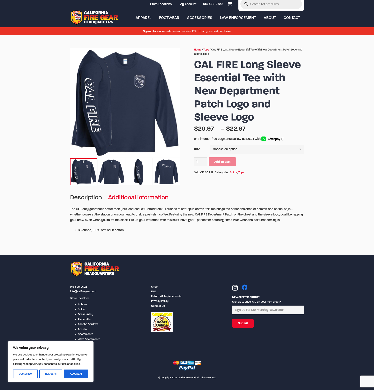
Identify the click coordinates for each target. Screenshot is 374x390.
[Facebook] (245, 287)
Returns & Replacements (166, 296)
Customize (25, 373)
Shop (154, 286)
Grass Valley (85, 314)
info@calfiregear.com (83, 291)
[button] (154, 17)
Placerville (84, 319)
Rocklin (82, 329)
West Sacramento (89, 339)
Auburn (82, 304)
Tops (206, 49)
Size (197, 149)
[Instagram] (235, 288)
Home (197, 49)
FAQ (153, 291)
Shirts (233, 172)
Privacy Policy (159, 301)
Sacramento (85, 334)
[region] (51, 361)
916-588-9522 (213, 4)
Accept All (76, 373)
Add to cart (222, 162)
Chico (81, 309)
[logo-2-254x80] (95, 17)
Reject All (50, 373)
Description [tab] (86, 197)
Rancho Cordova (88, 324)
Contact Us (158, 306)
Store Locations (79, 298)
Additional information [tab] (138, 197)
